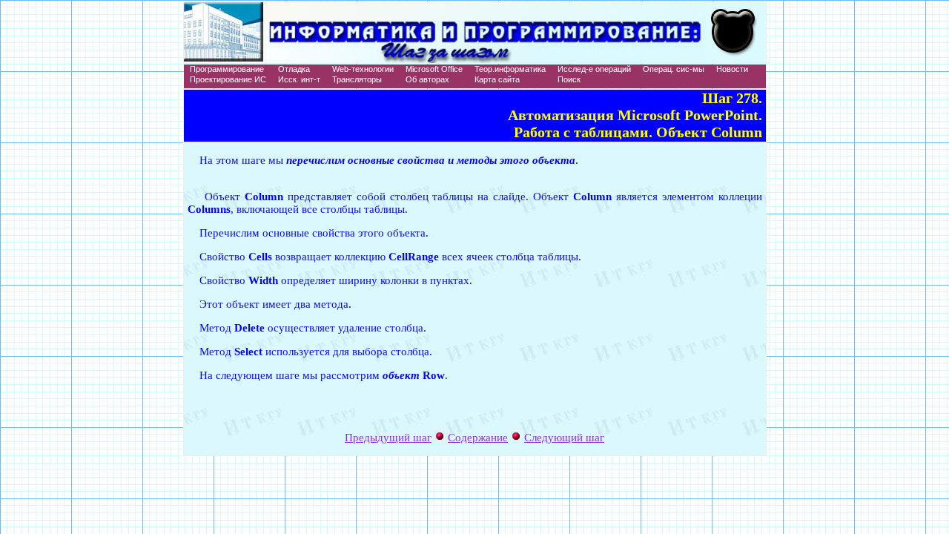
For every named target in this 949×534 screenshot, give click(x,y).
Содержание (478, 438)
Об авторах (427, 79)
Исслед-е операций (594, 69)
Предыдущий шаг (388, 438)
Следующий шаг (564, 438)
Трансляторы (357, 79)
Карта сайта (497, 79)
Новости (732, 69)
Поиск (569, 79)
